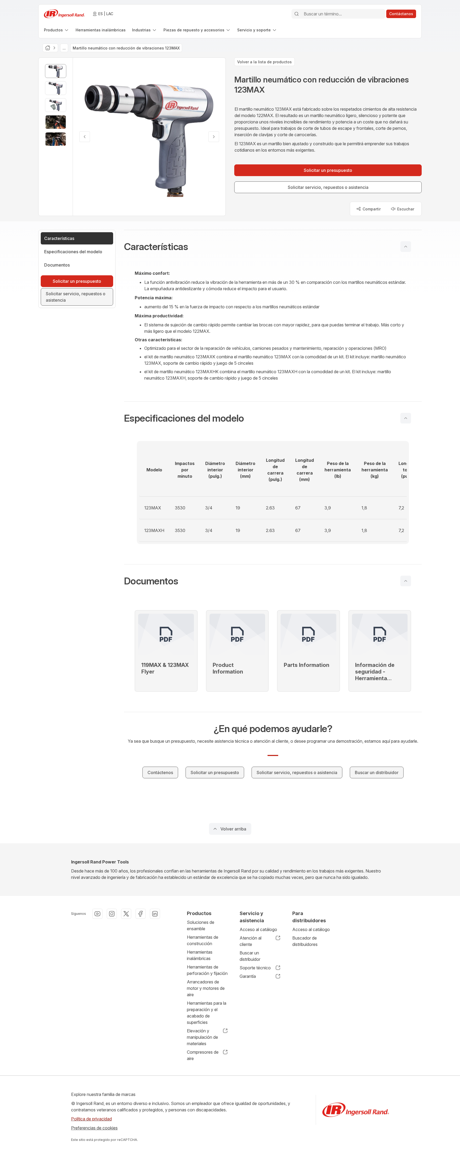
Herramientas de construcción (202, 940)
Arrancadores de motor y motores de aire (206, 988)
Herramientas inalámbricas (199, 955)
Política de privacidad (91, 1118)
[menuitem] (56, 30)
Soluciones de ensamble (200, 925)
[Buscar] (296, 14)
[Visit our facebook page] (140, 914)
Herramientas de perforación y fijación (207, 970)
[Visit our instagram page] (112, 914)
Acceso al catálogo (258, 929)
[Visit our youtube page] (97, 914)
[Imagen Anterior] (84, 136)
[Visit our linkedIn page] (155, 914)
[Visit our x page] (126, 914)
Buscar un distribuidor (250, 956)
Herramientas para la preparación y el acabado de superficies (206, 1012)
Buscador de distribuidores (305, 941)
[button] (273, 246)
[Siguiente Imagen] (213, 136)
